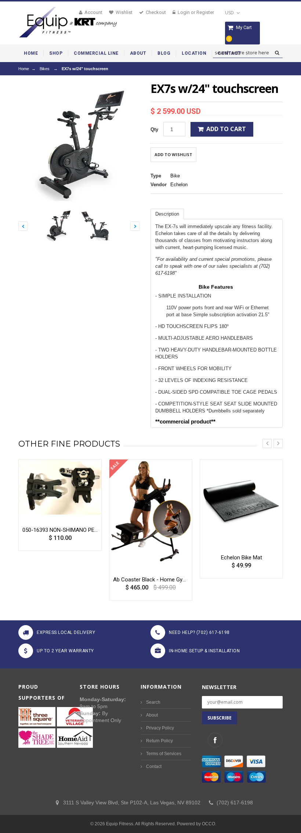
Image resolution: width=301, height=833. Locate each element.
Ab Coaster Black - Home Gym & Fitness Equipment (150, 579)
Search (153, 702)
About (152, 715)
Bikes (45, 68)
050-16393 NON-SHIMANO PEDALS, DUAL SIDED (60, 530)
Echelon (179, 184)
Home (23, 68)
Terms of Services (163, 753)
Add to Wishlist (173, 154)
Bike (175, 175)
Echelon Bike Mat (241, 557)
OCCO (208, 823)
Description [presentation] (167, 214)
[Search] (277, 53)
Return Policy (159, 740)
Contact (154, 766)
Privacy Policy (160, 728)
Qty (154, 129)
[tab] (167, 214)
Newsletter (219, 687)
